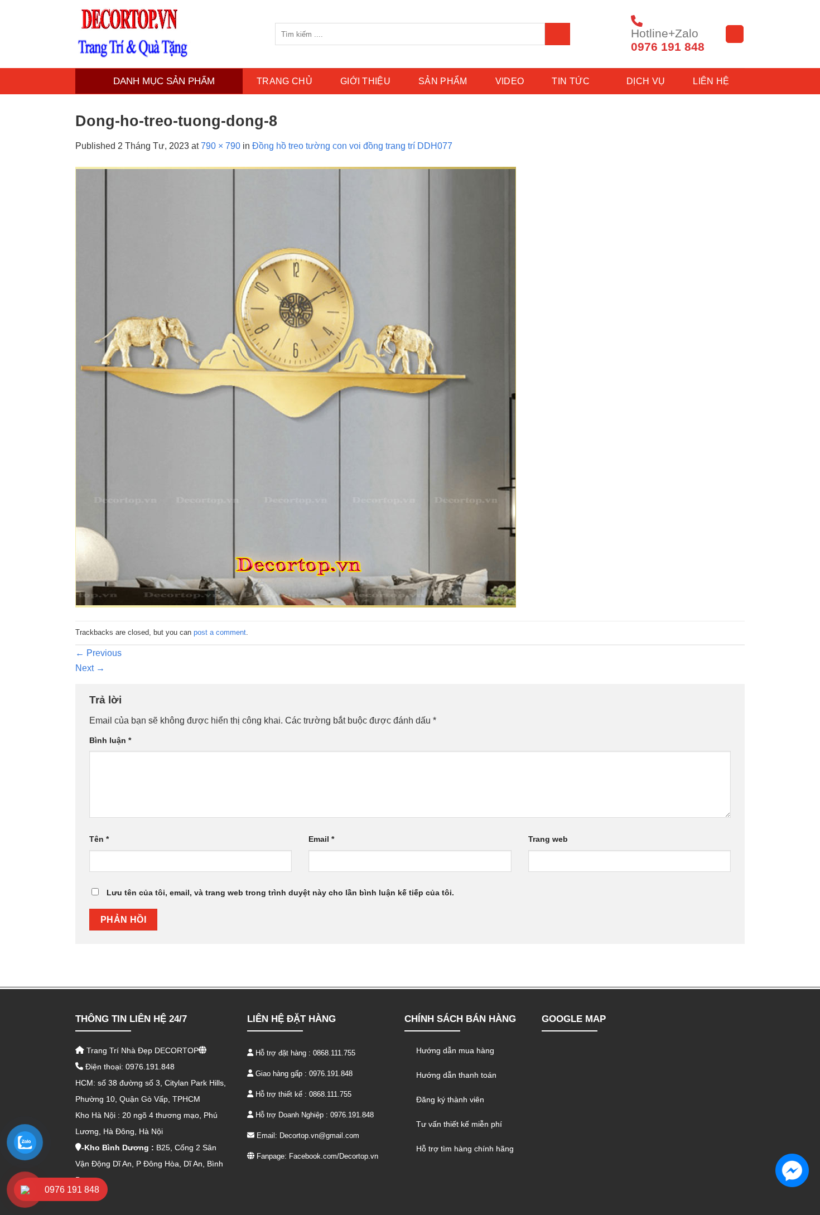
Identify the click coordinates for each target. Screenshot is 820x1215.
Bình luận (110, 740)
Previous (98, 653)
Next (90, 668)
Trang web (548, 839)
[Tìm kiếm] (557, 34)
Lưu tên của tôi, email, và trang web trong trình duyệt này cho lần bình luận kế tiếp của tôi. (280, 892)
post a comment (220, 632)
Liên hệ (711, 81)
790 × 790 (220, 146)
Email (321, 839)
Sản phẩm (442, 81)
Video (509, 81)
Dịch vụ (645, 81)
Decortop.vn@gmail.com (319, 1135)
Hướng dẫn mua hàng (455, 1050)
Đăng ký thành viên (450, 1099)
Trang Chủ (284, 81)
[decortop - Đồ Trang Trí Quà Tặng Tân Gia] (166, 34)
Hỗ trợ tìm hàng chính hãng (465, 1148)
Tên (99, 839)
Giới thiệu (365, 81)
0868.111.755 (334, 1053)
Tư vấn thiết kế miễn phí (459, 1124)
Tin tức (571, 81)
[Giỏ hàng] (735, 34)
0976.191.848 (331, 1073)
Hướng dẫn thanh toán (456, 1075)
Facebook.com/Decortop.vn (333, 1156)
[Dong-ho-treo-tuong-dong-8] (295, 386)
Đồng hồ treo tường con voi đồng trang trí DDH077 (352, 146)
